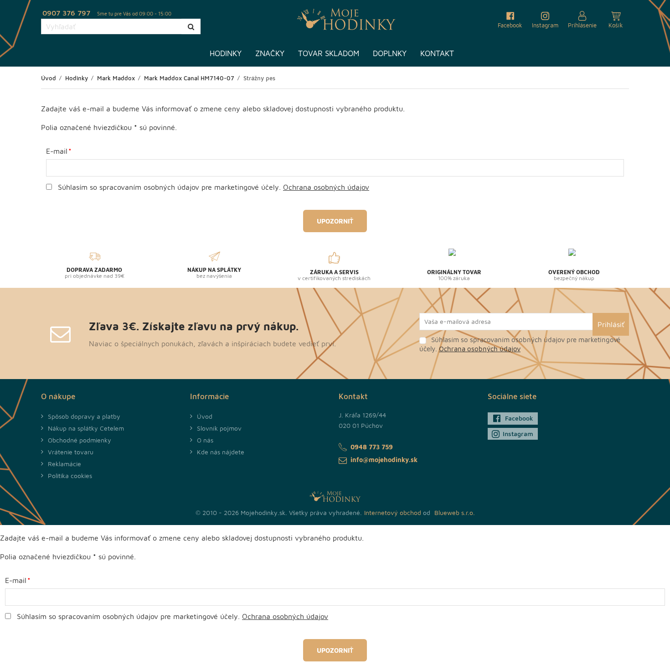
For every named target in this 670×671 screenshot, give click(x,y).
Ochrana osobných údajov (326, 187)
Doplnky (390, 53)
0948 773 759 (371, 447)
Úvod (204, 416)
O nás (205, 440)
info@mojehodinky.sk (383, 459)
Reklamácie (64, 464)
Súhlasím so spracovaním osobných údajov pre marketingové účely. (212, 187)
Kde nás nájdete (220, 452)
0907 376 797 (66, 13)
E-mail (56, 151)
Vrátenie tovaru (70, 452)
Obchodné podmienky (79, 440)
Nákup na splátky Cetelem (86, 428)
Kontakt (437, 53)
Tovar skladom (328, 53)
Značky (269, 53)
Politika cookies (70, 475)
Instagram (518, 433)
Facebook (519, 418)
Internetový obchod (392, 512)
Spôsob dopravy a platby (84, 416)
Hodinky (226, 53)
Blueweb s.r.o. (454, 512)
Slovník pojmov (219, 428)
